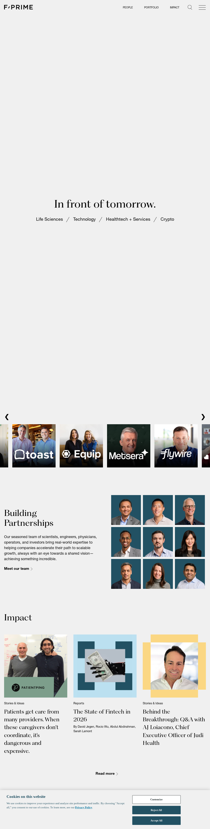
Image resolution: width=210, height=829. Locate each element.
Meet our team (16, 569)
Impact (174, 8)
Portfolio (151, 8)
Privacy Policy (83, 807)
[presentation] (7, 418)
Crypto (167, 220)
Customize (156, 799)
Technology (84, 220)
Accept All (156, 820)
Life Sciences (49, 220)
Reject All (156, 810)
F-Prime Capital (18, 7)
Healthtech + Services (128, 220)
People (128, 8)
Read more (105, 774)
